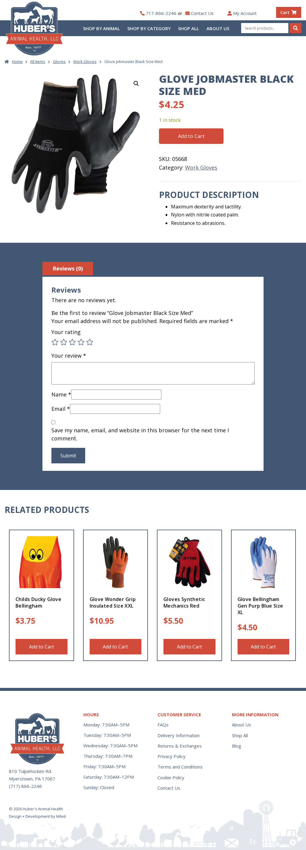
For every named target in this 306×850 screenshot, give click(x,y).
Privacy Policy (171, 756)
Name (61, 394)
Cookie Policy (170, 777)
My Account (245, 13)
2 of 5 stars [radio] (63, 342)
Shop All (188, 28)
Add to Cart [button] (41, 646)
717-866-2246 (161, 13)
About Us (217, 28)
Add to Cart (191, 136)
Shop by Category (149, 28)
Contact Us (202, 13)
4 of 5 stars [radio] (81, 342)
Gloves (59, 61)
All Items (37, 61)
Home (17, 61)
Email (60, 408)
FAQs (163, 725)
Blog (236, 746)
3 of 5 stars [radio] (72, 342)
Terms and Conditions (180, 767)
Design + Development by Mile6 (37, 816)
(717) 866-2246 (25, 786)
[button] (136, 83)
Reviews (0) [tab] (68, 268)
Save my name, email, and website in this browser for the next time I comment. (140, 434)
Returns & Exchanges (179, 746)
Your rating (66, 332)
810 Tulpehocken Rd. (30, 771)
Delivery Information (178, 735)
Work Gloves (85, 61)
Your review (68, 355)
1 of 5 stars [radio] (55, 342)
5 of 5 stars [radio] (89, 342)
